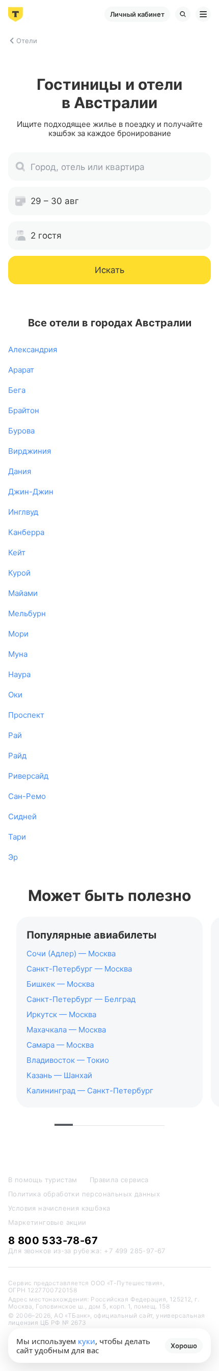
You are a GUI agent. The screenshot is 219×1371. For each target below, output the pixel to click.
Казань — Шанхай (59, 1075)
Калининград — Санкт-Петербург (89, 1090)
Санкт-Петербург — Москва (79, 969)
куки (86, 1341)
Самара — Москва (60, 1045)
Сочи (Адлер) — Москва (71, 953)
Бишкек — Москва (60, 984)
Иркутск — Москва (61, 1014)
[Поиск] (182, 14)
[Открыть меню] (203, 14)
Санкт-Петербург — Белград (80, 999)
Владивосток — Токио (67, 1060)
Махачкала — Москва (66, 1029)
